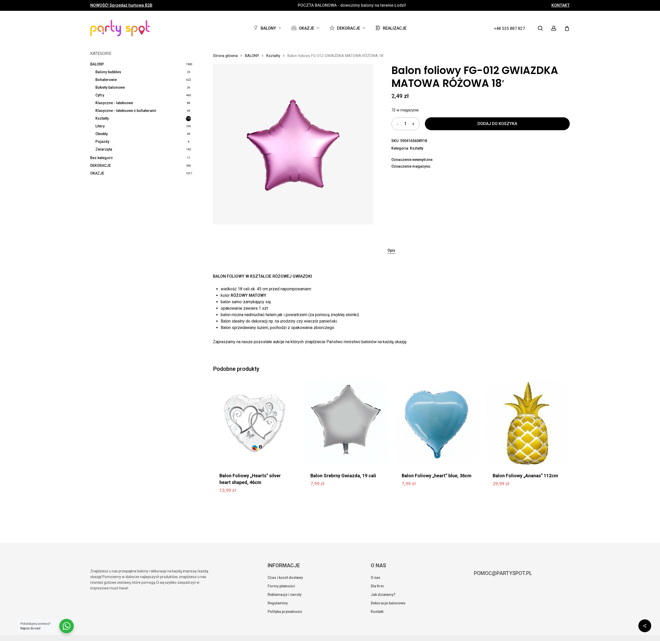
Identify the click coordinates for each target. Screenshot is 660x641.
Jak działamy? (383, 595)
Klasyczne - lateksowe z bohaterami (125, 111)
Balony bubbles (108, 72)
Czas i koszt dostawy (285, 578)
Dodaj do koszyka (497, 123)
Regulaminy (278, 603)
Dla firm (377, 586)
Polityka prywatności (285, 612)
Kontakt (377, 612)
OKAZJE (97, 173)
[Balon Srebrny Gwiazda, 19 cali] (345, 423)
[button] (253, 494)
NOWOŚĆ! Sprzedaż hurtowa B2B (121, 5)
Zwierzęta (103, 149)
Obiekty (101, 134)
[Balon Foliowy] (254, 423)
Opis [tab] (391, 250)
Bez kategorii (101, 158)
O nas (375, 578)
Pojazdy (102, 141)
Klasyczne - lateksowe (114, 103)
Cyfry (99, 95)
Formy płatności (281, 586)
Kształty (102, 118)
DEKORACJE (100, 165)
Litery (100, 126)
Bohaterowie (106, 80)
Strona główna (225, 55)
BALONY (97, 64)
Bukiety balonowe (110, 87)
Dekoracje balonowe (388, 603)
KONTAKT (560, 5)
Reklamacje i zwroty (284, 595)
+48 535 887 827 (509, 28)
